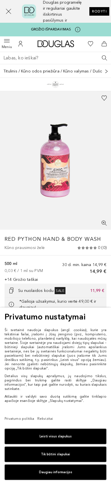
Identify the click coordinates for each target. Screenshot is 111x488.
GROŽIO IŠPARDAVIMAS (51, 29)
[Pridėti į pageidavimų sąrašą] (104, 98)
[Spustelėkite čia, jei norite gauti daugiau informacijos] (78, 29)
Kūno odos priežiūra (40, 71)
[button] (8, 11)
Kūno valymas (76, 71)
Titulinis (10, 71)
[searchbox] (55, 58)
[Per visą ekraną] (104, 223)
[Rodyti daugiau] (106, 71)
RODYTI (99, 11)
